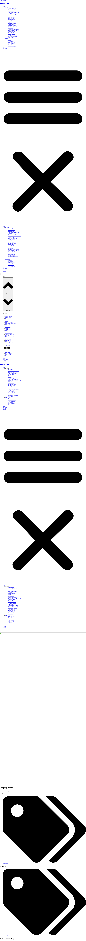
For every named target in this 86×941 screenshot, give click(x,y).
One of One (10, 28)
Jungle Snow (11, 20)
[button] (43, 139)
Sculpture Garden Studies (13, 30)
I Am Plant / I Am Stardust (13, 12)
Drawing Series (11, 34)
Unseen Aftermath (12, 8)
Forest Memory (11, 19)
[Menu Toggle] (0, 274)
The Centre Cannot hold (13, 26)
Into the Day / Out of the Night (14, 15)
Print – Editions (8, 355)
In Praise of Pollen (12, 23)
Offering (10, 13)
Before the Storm (11, 17)
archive (4, 49)
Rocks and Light (11, 31)
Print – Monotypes (8, 356)
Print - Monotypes (12, 46)
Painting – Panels (8, 353)
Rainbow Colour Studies (13, 29)
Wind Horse (10, 37)
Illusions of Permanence (13, 36)
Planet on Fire (11, 24)
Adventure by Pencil (12, 35)
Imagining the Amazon (13, 18)
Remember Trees (11, 32)
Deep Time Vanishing (12, 14)
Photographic (11, 41)
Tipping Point (11, 22)
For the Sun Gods (12, 25)
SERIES (7, 7)
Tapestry (10, 40)
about (4, 47)
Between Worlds (11, 9)
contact (4, 50)
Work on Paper (11, 43)
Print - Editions (11, 44)
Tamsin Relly (4, 3)
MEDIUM (7, 38)
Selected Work (11, 11)
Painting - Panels (11, 42)
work (4, 6)
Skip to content (3, 0)
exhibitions (5, 48)
